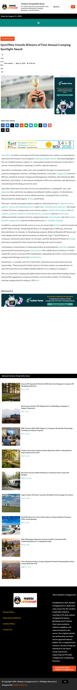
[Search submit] (73, 6)
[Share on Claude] (50, 125)
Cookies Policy (9, 624)
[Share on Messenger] (7, 125)
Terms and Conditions (12, 618)
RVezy (30, 199)
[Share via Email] (26, 125)
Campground (61, 173)
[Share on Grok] (3, 130)
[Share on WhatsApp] (36, 125)
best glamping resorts (25, 207)
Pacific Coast (63, 213)
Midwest (21, 213)
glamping (5, 192)
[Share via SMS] (31, 125)
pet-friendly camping (53, 220)
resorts (12, 207)
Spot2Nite (5, 155)
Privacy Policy (8, 612)
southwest (46, 213)
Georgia (72, 239)
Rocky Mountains (33, 213)
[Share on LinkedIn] (17, 125)
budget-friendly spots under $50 (52, 207)
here (37, 280)
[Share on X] (12, 125)
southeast (13, 213)
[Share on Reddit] (21, 125)
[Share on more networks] (7, 130)
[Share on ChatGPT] (40, 125)
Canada (51, 210)
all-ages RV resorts (65, 203)
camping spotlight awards (45, 158)
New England (60, 210)
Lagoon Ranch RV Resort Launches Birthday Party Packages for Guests (47, 495)
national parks (54, 217)
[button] (38, 23)
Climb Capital (35, 250)
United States (35, 257)
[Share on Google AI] (45, 125)
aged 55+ (5, 207)
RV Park (57, 225)
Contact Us (7, 630)
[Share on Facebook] (3, 125)
